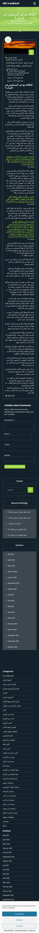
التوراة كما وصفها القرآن (14, 63)
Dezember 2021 (13, 635)
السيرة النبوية (28, 63)
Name (7, 434)
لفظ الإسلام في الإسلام (11, 770)
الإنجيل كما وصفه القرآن (14, 60)
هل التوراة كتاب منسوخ (15, 81)
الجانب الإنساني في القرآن (12, 706)
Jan (31, 52)
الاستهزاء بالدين (8, 697)
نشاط (5, 826)
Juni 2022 (11, 601)
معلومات (6, 821)
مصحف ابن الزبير (8, 800)
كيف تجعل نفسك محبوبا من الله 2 (19, 512)
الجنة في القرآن (8, 714)
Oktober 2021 (12, 647)
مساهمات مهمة (8, 783)
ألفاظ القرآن (21, 21)
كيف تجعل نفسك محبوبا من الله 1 (19, 518)
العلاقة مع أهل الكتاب (13, 66)
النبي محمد (6, 749)
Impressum (32, 930)
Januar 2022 (12, 630)
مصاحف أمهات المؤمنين (11, 787)
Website (7, 455)
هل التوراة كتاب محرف (15, 78)
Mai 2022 (11, 606)
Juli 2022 (11, 595)
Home (13, 21)
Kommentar (9, 420)
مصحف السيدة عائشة (10, 813)
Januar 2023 (12, 577)
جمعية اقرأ (6, 766)
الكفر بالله (6, 744)
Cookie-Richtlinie (9, 930)
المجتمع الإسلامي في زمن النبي (18, 73)
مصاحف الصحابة (8, 791)
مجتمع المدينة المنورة (10, 779)
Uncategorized (8, 676)
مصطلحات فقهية (8, 817)
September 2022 (13, 583)
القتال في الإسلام (9, 740)
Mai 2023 (11, 554)
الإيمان (5, 693)
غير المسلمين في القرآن (15, 75)
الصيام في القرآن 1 (14, 524)
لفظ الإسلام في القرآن (10, 774)
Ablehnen (19, 920)
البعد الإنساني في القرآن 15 (17, 529)
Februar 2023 (12, 572)
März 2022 (11, 618)
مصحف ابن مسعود (9, 809)
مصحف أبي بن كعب (9, 796)
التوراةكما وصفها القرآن (17, 71)
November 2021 (13, 641)
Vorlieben (19, 926)
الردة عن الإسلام (8, 719)
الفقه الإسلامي (26, 66)
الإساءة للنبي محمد (9, 684)
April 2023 (11, 560)
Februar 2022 (12, 624)
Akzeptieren (19, 914)
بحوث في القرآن (11, 69)
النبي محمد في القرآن (10, 753)
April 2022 (11, 612)
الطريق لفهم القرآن (9, 727)
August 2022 (12, 589)
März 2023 (11, 566)
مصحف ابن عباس (9, 804)
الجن (4, 710)
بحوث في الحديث (9, 757)
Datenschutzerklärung (21, 930)
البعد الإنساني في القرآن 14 (17, 535)
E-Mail (7, 445)
